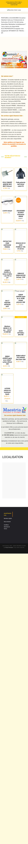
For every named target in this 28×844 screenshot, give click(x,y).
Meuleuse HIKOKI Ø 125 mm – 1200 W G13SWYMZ (7, 329)
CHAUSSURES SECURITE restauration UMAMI (21, 213)
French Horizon (9, 547)
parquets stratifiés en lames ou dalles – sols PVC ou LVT (7, 274)
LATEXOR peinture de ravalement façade (7, 391)
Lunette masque (7, 211)
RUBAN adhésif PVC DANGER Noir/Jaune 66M (21, 357)
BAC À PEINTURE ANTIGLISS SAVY (7, 303)
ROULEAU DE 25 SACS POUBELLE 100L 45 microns (21, 246)
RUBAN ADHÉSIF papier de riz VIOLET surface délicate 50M (7, 360)
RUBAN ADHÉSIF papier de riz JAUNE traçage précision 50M (20, 298)
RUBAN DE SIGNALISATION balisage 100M (20, 275)
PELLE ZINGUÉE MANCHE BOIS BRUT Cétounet (7, 184)
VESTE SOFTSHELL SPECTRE (20, 333)
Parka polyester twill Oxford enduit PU (20, 184)
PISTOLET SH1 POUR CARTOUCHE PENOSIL (7, 244)
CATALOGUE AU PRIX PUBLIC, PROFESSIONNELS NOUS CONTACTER (14, 3)
